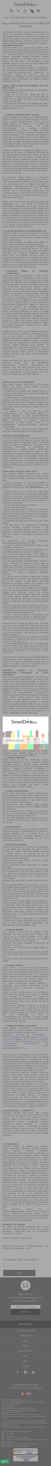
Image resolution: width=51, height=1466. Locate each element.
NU (35, 739)
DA (28, 739)
